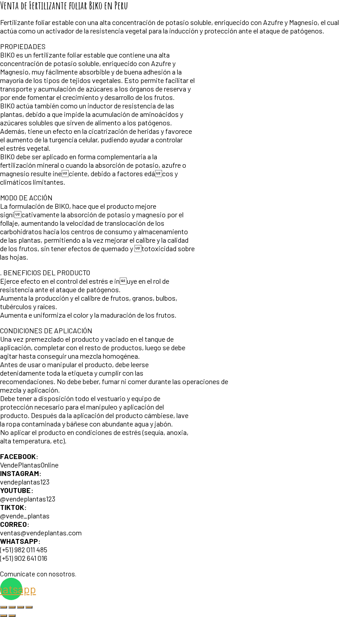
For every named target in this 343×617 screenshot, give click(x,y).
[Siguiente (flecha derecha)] (12, 615)
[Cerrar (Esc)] (29, 607)
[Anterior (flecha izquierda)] (3, 615)
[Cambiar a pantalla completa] (12, 607)
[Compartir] (20, 607)
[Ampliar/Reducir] (3, 607)
